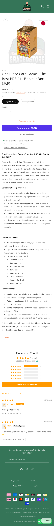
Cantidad (5, 107)
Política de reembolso (42, 509)
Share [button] (7, 337)
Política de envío (44, 512)
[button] (5, 6)
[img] (8, 400)
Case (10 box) (29, 102)
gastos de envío (20, 93)
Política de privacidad (13, 512)
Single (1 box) (10, 101)
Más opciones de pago (27, 134)
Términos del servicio (30, 512)
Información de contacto (28, 516)
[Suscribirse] (46, 460)
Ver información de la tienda (16, 147)
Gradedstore (14, 509)
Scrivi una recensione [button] (27, 384)
